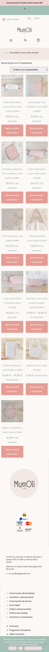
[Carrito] (29, 18)
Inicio (6, 52)
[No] (45, 644)
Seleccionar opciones (12, 130)
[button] (24, 9)
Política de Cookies (33, 648)
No (20, 648)
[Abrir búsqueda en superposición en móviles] (25, 40)
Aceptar (12, 648)
